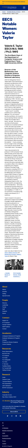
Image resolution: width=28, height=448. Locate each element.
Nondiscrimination (6, 438)
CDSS (3, 433)
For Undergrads (6, 359)
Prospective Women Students (10, 342)
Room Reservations (7, 351)
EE (2, 422)
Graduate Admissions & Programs (11, 338)
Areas (3, 377)
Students (4, 311)
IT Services (5, 364)
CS (3, 425)
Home (3, 12)
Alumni (4, 313)
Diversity (4, 291)
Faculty (4, 307)
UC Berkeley (5, 428)
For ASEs (4, 362)
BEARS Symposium (7, 387)
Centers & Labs (6, 379)
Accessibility (5, 435)
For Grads (4, 357)
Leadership (5, 305)
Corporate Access (7, 395)
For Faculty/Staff (6, 368)
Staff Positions (6, 326)
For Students (5, 355)
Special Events (6, 295)
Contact (4, 328)
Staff (3, 309)
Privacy (4, 441)
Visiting (4, 293)
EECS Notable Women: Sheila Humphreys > (17, 274)
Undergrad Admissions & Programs (11, 336)
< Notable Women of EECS (7, 274)
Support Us (5, 320)
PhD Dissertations (7, 383)
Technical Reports (7, 381)
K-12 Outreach (6, 322)
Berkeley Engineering (7, 430)
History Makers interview (11, 252)
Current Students (6, 344)
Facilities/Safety (6, 366)
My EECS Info (6, 353)
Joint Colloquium (6, 385)
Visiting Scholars (6, 370)
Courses (4, 340)
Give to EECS (14, 411)
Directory (4, 303)
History (4, 289)
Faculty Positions (6, 324)
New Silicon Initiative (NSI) (9, 397)
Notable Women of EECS (13, 12)
